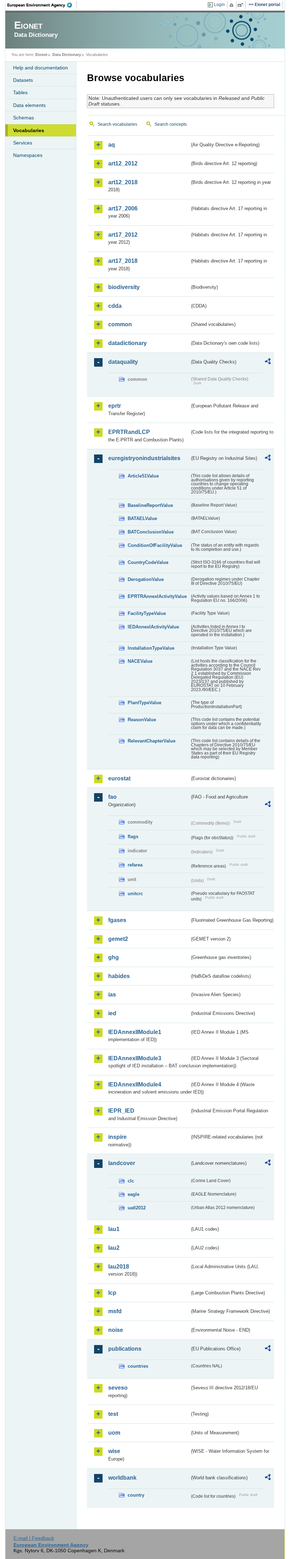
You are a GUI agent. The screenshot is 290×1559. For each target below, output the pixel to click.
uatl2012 (137, 1207)
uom (114, 1433)
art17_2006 (123, 208)
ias (112, 995)
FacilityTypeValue (147, 613)
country (136, 1495)
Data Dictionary (66, 54)
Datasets (23, 80)
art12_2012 (123, 163)
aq (111, 145)
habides (119, 976)
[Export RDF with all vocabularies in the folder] (268, 362)
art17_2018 (123, 261)
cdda (115, 306)
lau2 (114, 1248)
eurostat (119, 778)
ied (112, 1013)
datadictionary (127, 343)
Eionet (41, 54)
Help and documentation (40, 67)
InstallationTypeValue (151, 648)
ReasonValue (142, 719)
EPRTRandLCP (129, 432)
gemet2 (118, 939)
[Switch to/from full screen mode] (242, 5)
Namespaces (27, 155)
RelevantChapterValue (151, 741)
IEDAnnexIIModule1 (134, 1032)
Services (22, 143)
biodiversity (124, 287)
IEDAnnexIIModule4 (134, 1084)
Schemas (23, 117)
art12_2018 (123, 182)
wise (114, 1451)
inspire (117, 1137)
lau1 (114, 1229)
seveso (118, 1388)
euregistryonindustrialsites (144, 458)
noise (115, 1330)
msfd (115, 1311)
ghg (113, 957)
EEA (42, 5)
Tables (20, 92)
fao (112, 797)
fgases (117, 920)
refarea (135, 865)
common (120, 324)
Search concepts (171, 124)
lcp (112, 1293)
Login (219, 4)
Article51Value (143, 476)
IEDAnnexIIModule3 (134, 1058)
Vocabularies (28, 130)
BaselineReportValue (150, 505)
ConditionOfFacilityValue (155, 545)
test (113, 1414)
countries (138, 1366)
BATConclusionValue (151, 532)
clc (131, 1181)
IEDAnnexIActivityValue (153, 626)
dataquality (123, 362)
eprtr (114, 406)
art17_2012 (123, 235)
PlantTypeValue (144, 702)
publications (124, 1349)
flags (133, 836)
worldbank (122, 1478)
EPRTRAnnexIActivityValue (157, 596)
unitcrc (135, 893)
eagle (133, 1194)
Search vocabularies (117, 124)
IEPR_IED (121, 1111)
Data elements (29, 105)
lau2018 (118, 1267)
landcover (121, 1163)
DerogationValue (146, 579)
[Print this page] (232, 5)
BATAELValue (142, 518)
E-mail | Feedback (33, 1538)
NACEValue (140, 661)
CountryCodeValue (148, 562)
